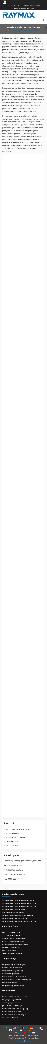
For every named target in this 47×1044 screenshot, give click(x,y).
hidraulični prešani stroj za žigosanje (15, 1009)
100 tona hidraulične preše (11, 935)
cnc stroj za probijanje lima (12, 1003)
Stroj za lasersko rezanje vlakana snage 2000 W (19, 906)
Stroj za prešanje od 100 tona (13, 1000)
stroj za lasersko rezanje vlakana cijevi (16, 918)
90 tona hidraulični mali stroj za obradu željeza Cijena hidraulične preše (21, 697)
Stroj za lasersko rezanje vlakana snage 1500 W (19, 903)
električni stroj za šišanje (11, 974)
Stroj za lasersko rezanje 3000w (13, 909)
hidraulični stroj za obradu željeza (14, 1015)
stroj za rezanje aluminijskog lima (14, 964)
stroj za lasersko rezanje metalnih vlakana (17, 915)
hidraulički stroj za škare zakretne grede (16, 979)
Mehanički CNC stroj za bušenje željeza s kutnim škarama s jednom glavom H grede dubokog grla (22, 480)
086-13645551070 (14, 5)
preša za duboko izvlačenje (12, 1006)
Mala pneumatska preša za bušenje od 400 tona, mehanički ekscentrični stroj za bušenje (22, 334)
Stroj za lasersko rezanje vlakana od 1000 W (18, 900)
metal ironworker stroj (10, 1018)
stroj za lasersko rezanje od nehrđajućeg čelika (19, 921)
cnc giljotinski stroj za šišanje (13, 971)
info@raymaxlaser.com (32, 5)
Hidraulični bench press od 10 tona (14, 997)
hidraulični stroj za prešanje (12, 1012)
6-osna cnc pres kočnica (11, 932)
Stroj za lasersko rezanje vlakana (18, 829)
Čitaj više (11, 220)
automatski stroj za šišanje (12, 968)
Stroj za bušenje (12, 845)
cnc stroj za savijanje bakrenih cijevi (15, 944)
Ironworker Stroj (12, 841)
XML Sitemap (19, 1041)
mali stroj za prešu (9, 950)
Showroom (29, 1041)
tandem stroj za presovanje (12, 953)
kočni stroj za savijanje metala (13, 941)
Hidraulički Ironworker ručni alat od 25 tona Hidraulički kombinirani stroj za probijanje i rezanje (23, 557)
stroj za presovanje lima (11, 947)
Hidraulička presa (12, 833)
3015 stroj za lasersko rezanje (13, 912)
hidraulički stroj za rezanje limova (14, 976)
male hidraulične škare (10, 982)
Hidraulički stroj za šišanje (15, 837)
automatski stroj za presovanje (13, 938)
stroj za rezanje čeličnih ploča (13, 985)
